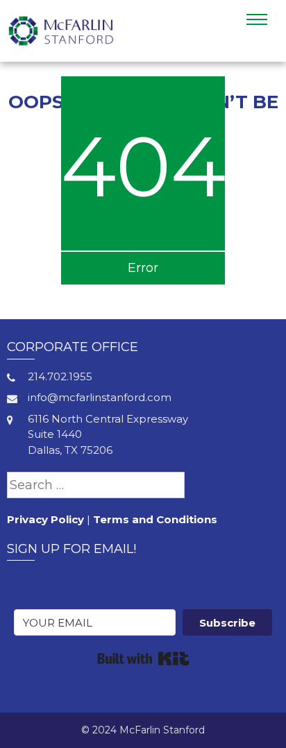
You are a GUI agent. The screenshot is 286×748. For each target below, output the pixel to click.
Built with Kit (143, 658)
